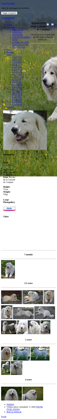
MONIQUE (17, 35)
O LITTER (17, 94)
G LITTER (17, 72)
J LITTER (16, 82)
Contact (10, 107)
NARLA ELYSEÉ (20, 45)
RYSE (15, 40)
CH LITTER (18, 77)
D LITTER (17, 64)
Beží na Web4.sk (14, 412)
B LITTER (17, 59)
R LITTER (17, 99)
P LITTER (17, 97)
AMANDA (17, 32)
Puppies (10, 52)
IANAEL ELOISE (20, 42)
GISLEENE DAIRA (21, 37)
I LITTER (16, 79)
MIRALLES (17, 30)
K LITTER (17, 84)
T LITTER (17, 104)
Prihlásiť (10, 404)
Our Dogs (11, 27)
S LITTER (17, 102)
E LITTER (17, 67)
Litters (9, 54)
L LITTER (17, 87)
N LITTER (17, 92)
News (9, 49)
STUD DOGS (18, 47)
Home (9, 25)
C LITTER (17, 62)
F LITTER (17, 69)
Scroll (3, 416)
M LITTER (17, 89)
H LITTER (17, 74)
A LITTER (17, 57)
